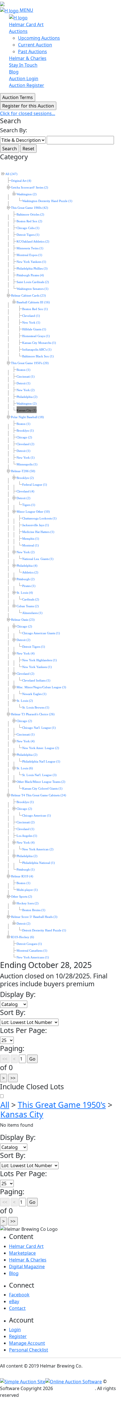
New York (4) (26, 653)
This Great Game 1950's (62, 1104)
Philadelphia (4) (27, 565)
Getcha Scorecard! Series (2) (29, 187)
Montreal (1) (30, 545)
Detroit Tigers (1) (28, 234)
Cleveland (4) (25, 491)
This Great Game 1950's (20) (30, 363)
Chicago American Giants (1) (41, 633)
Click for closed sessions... (27, 113)
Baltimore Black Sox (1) (38, 356)
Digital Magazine (27, 1266)
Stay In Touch (23, 65)
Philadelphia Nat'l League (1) (41, 761)
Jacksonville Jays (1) (35, 525)
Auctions (18, 31)
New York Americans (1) (33, 957)
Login (15, 1329)
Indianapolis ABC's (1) (36, 349)
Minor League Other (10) (33, 511)
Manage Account (27, 1343)
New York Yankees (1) (31, 261)
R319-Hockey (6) (22, 937)
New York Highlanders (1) (39, 660)
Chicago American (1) (36, 815)
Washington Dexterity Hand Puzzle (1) (47, 201)
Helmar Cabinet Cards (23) (28, 295)
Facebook (19, 1295)
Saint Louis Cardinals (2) (33, 282)
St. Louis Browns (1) (35, 707)
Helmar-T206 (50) (23, 471)
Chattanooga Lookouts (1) (39, 518)
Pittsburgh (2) (26, 579)
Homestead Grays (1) (36, 336)
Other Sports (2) (21, 896)
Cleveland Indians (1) (36, 680)
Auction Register (26, 85)
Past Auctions (32, 51)
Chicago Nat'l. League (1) (39, 727)
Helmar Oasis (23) (23, 619)
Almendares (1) (32, 613)
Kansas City (21, 1114)
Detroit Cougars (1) (29, 943)
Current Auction (35, 45)
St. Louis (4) (25, 592)
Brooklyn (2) (25, 477)
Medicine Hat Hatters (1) (38, 532)
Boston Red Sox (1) (35, 309)
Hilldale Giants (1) (34, 329)
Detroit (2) (23, 498)
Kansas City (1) (27, 410)
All (4, 1104)
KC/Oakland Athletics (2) (33, 241)
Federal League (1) (34, 484)
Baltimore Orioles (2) (30, 214)
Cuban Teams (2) (28, 606)
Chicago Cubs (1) (28, 228)
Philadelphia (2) (27, 396)
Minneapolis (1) (27, 464)
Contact (17, 1308)
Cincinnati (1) (26, 376)
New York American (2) (37, 849)
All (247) (11, 174)
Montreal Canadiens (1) (32, 950)
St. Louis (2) (25, 700)
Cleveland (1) (31, 315)
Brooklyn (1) (25, 430)
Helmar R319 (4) (22, 876)
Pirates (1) (28, 586)
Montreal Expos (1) (29, 255)
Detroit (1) (23, 383)
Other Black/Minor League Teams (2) (41, 781)
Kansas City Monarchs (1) (39, 342)
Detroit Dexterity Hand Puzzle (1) (44, 930)
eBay (14, 1301)
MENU (26, 10)
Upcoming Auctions (39, 38)
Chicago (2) (24, 437)
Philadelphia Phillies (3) (32, 268)
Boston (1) (23, 369)
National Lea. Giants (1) (37, 559)
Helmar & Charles (27, 58)
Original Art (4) (21, 180)
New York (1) (31, 322)
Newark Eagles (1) (34, 694)
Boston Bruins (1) (33, 910)
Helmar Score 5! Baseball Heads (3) (34, 916)
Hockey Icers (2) (28, 903)
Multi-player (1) (27, 889)
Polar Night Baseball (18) (27, 417)
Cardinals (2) (30, 599)
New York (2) (26, 390)
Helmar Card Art (26, 24)
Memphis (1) (30, 538)
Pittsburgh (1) (26, 869)
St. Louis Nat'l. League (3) (39, 775)
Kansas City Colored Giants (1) (42, 788)
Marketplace (22, 1253)
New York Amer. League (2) (40, 748)
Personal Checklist (28, 1350)
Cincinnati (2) (26, 822)
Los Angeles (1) (27, 835)
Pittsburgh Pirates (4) (30, 275)
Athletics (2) (30, 572)
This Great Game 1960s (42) (29, 207)
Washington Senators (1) (32, 288)
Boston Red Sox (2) (29, 221)
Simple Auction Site (74, 1388)
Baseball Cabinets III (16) (33, 302)
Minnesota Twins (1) (30, 248)
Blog (14, 72)
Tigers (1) (28, 504)
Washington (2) (27, 194)
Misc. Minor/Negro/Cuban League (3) (41, 687)
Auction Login (23, 78)
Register (18, 1336)
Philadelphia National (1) (38, 862)
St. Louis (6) (25, 768)
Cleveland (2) (25, 444)
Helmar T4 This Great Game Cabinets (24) (38, 795)
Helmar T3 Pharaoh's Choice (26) (33, 714)
